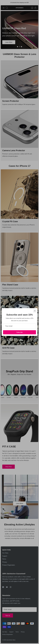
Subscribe (19, 332)
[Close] (35, 311)
